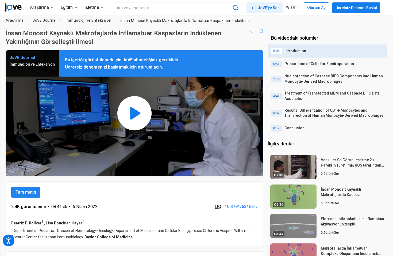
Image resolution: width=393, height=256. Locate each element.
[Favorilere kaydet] (261, 31)
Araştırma (15, 20)
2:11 (276, 79)
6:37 (276, 113)
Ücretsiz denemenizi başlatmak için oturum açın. (114, 67)
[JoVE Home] (13, 7)
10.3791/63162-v (241, 206)
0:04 (276, 51)
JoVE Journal (44, 20)
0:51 (276, 64)
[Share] (251, 31)
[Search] (235, 7)
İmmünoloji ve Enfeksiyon (88, 20)
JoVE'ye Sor (268, 8)
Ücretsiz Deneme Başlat (356, 8)
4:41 (276, 96)
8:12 (276, 128)
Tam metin (26, 192)
